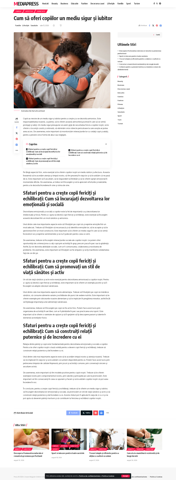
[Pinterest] (160, 3)
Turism (120, 124)
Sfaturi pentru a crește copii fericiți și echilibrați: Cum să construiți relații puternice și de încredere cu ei (87, 152)
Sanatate (41, 11)
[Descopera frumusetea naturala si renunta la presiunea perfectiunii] (31, 439)
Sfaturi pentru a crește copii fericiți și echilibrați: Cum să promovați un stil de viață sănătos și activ (43, 161)
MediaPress (26, 3)
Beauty (120, 81)
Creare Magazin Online (32, 477)
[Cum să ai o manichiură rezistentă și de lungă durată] (144, 439)
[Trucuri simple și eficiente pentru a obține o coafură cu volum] (107, 439)
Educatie (121, 93)
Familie (18, 11)
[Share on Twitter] (153, 25)
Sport (120, 116)
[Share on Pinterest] (157, 25)
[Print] (160, 25)
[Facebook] (154, 3)
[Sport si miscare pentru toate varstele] (69, 439)
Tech (119, 120)
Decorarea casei (124, 89)
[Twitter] (157, 3)
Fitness (120, 104)
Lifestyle (29, 11)
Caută (158, 35)
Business (121, 85)
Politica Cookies (108, 476)
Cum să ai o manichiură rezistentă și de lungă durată (139, 64)
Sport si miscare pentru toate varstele (133, 56)
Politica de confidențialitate (89, 476)
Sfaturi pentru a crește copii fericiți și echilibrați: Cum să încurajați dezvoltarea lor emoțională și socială (43, 151)
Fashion (120, 100)
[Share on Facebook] (149, 25)
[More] (17, 150)
